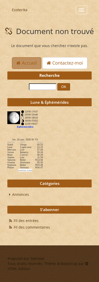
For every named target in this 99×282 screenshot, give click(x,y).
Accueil (29, 63)
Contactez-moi (67, 63)
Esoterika (19, 9)
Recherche (49, 75)
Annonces (20, 194)
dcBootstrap (67, 263)
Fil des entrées (26, 220)
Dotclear (37, 258)
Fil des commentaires (32, 227)
